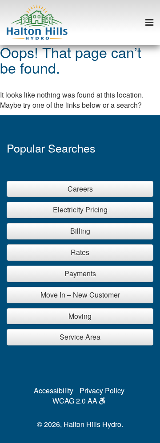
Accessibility (53, 390)
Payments (80, 273)
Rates (80, 252)
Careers (80, 189)
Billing (80, 231)
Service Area (80, 337)
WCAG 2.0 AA (75, 401)
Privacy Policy (102, 390)
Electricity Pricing (80, 209)
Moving (80, 316)
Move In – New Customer (80, 295)
